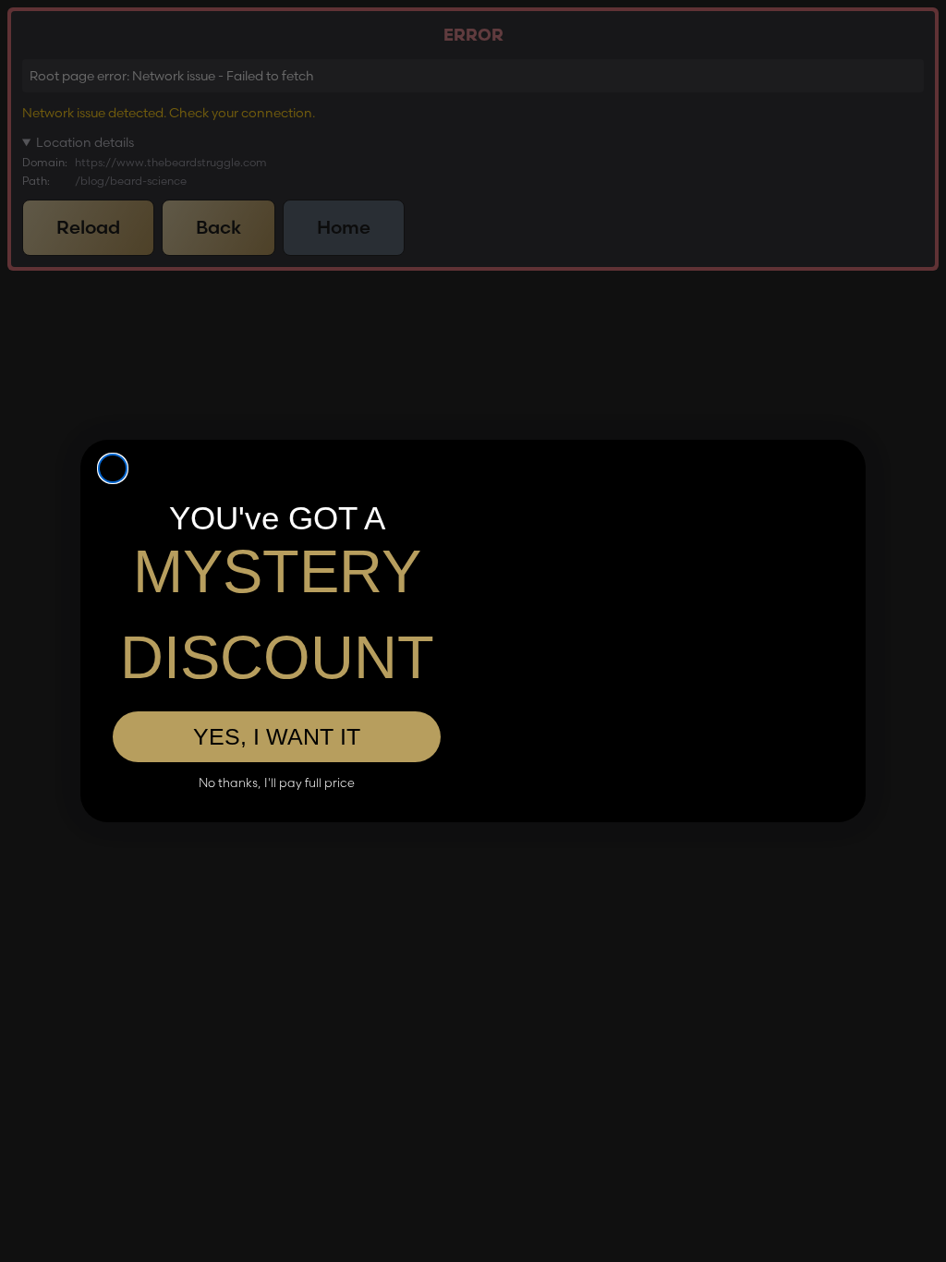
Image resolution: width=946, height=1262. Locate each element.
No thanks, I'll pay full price (277, 783)
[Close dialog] (113, 468)
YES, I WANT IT (276, 736)
